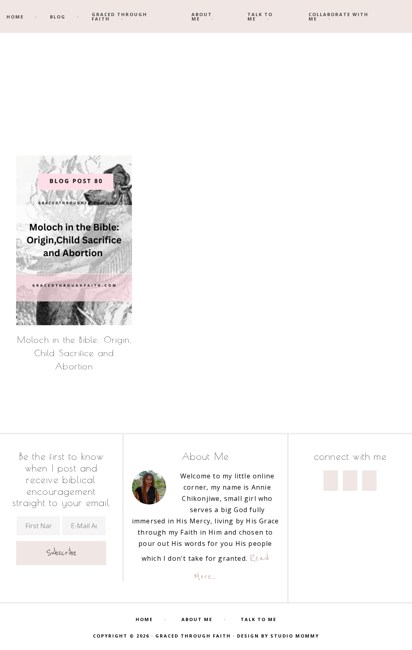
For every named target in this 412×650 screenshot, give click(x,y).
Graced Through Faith (206, 83)
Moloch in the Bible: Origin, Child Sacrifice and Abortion (74, 352)
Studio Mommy (294, 636)
